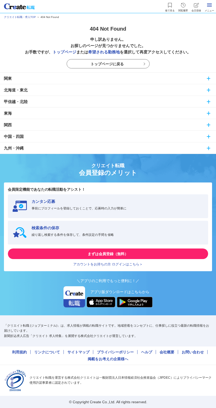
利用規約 (19, 352)
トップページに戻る (107, 64)
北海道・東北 (16, 90)
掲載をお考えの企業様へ (108, 359)
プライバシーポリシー (115, 352)
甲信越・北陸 (16, 101)
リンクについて (47, 352)
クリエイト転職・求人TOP (20, 17)
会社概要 (167, 352)
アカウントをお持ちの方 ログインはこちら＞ (108, 264)
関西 (8, 125)
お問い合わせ (193, 352)
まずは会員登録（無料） (108, 254)
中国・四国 (14, 136)
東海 (8, 113)
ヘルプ (146, 352)
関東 (8, 78)
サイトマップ (78, 352)
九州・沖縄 (14, 148)
